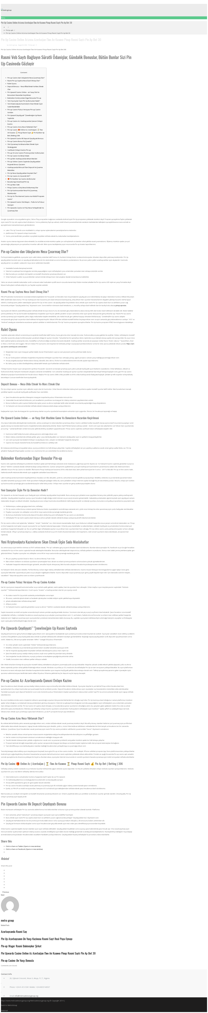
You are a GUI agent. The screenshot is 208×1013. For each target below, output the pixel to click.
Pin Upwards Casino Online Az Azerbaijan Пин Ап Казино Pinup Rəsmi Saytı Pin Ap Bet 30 (48, 953)
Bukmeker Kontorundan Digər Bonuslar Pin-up (24, 98)
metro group (13, 45)
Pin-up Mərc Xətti (13, 185)
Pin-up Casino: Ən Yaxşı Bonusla (17, 960)
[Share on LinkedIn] (6, 876)
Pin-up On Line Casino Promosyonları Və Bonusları (25, 153)
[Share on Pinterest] (6, 879)
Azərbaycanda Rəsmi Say (14, 931)
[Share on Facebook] (6, 870)
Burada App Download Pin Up (18, 182)
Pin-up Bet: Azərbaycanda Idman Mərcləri (22, 159)
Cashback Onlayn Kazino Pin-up (19, 150)
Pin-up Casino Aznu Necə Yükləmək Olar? (22, 127)
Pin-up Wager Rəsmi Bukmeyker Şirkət (21, 946)
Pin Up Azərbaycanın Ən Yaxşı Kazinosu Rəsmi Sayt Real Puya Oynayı (36, 939)
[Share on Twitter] (6, 873)
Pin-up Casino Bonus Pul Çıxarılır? (19, 141)
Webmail (4, 1010)
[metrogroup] (104, 10)
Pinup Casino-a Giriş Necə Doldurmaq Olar (22, 187)
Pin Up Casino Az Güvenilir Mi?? (18, 176)
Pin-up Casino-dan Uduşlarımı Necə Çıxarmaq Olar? (26, 78)
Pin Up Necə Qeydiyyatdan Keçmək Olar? (22, 173)
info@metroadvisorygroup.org (26, 996)
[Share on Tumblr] (6, 885)
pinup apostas (121, 305)
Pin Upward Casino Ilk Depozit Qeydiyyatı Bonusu (25, 138)
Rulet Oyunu (11, 83)
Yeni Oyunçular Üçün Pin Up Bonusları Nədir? (23, 101)
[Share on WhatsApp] (6, 887)
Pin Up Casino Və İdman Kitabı (18, 156)
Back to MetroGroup (9, 1005)
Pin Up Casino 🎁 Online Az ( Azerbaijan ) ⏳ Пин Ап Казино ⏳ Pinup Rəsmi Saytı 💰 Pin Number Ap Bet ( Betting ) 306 (25, 133)
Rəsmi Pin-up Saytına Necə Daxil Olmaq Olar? (23, 81)
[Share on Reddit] (6, 882)
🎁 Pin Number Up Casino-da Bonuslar (21, 179)
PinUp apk (9, 30)
